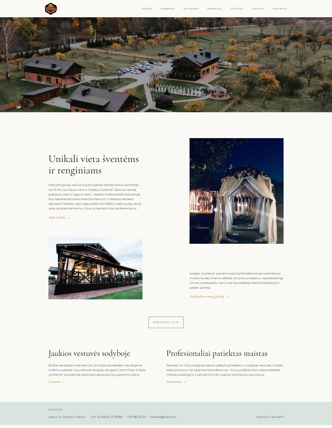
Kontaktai (280, 8)
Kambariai (168, 8)
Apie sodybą (59, 217)
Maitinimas (191, 8)
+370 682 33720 (136, 417)
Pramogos (214, 8)
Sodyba (147, 8)
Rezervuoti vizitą (166, 322)
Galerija (258, 8)
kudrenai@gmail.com (163, 417)
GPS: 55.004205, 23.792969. (107, 417)
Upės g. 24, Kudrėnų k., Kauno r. (67, 417)
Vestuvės (236, 8)
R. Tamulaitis (276, 417)
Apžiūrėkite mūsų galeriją (209, 296)
